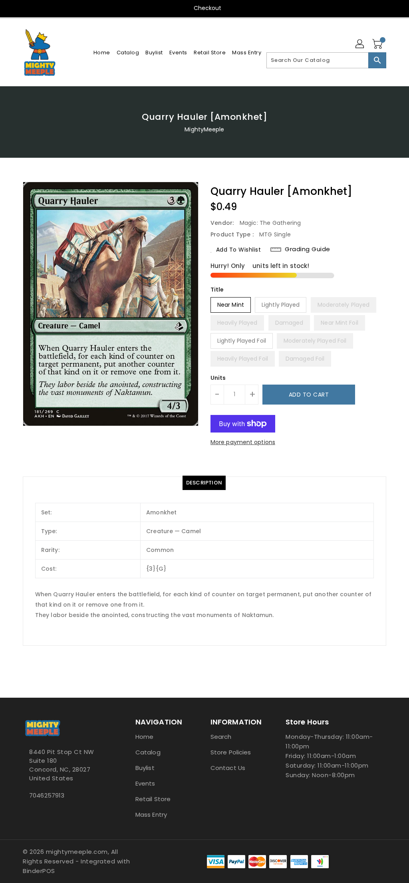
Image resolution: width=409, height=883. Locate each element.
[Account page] (360, 44)
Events (145, 783)
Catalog (148, 752)
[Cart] (378, 44)
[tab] (204, 483)
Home (144, 736)
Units (218, 378)
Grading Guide (307, 249)
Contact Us (227, 768)
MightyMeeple (204, 129)
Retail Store (153, 799)
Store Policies (230, 752)
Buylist (145, 768)
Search (221, 736)
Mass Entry (151, 814)
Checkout (208, 8)
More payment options (242, 442)
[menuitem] (102, 52)
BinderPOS (39, 871)
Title (217, 290)
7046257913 (46, 795)
